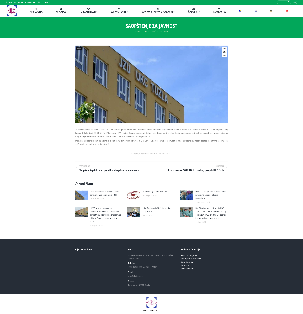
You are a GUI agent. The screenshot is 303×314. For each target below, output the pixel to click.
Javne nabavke (187, 268)
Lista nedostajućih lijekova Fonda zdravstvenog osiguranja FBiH (104, 193)
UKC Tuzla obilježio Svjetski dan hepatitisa (157, 210)
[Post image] (81, 195)
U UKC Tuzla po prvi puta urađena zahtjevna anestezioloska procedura (210, 195)
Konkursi (185, 265)
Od (152, 153)
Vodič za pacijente (189, 255)
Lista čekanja (187, 262)
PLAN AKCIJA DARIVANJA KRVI (156, 191)
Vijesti (79, 48)
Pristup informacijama (191, 258)
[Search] (288, 2)
